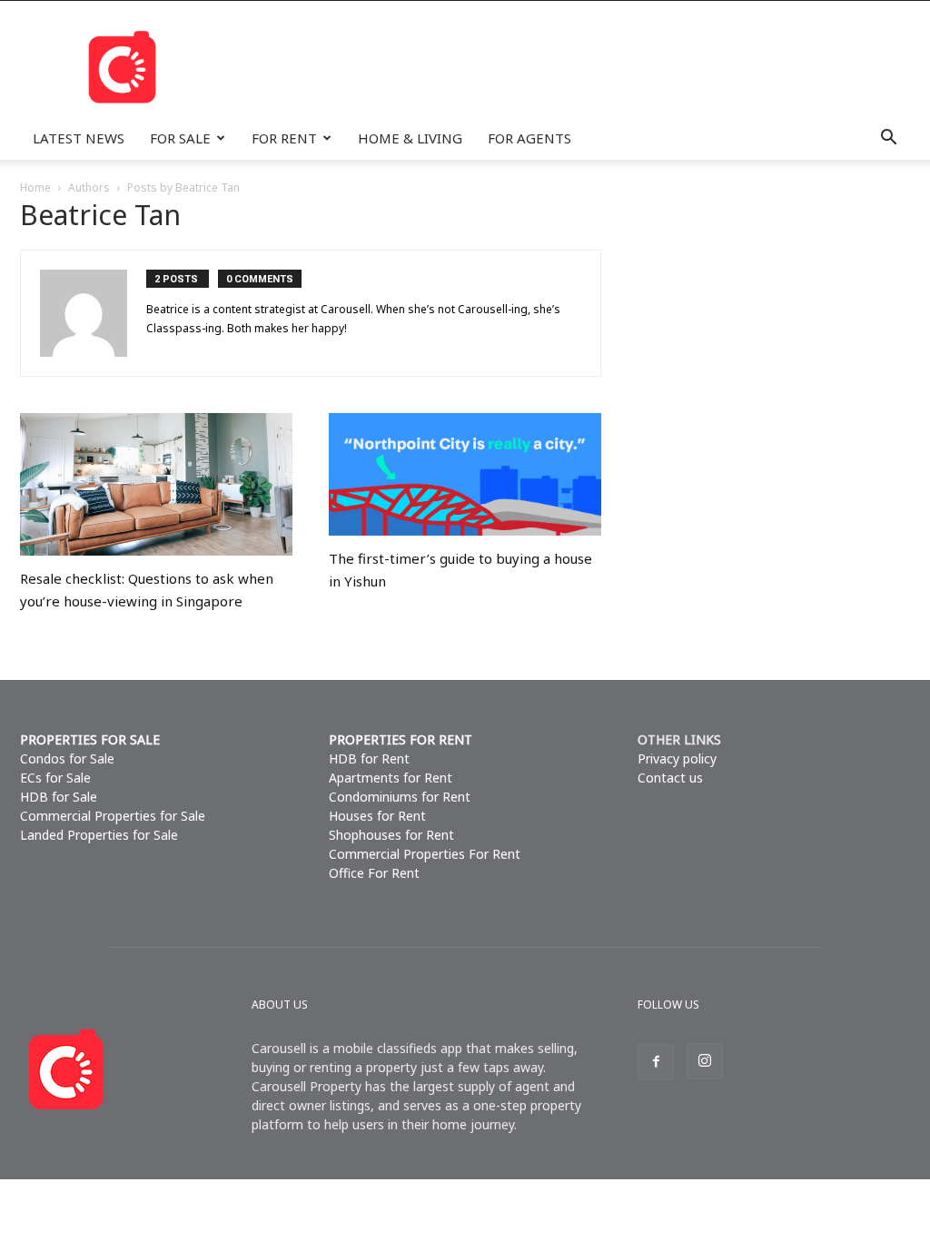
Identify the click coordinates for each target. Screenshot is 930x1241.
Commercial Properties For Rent (424, 853)
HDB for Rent (369, 758)
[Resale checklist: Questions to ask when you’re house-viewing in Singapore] (156, 484)
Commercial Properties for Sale (112, 815)
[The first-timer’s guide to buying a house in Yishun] (465, 474)
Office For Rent (374, 873)
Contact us (670, 777)
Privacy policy (677, 758)
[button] (888, 138)
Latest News (78, 138)
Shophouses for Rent (391, 834)
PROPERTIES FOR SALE (90, 739)
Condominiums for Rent (399, 796)
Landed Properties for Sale (99, 834)
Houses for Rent (377, 815)
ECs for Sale (55, 777)
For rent (284, 138)
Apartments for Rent (390, 777)
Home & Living (410, 138)
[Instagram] (705, 1061)
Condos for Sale (67, 758)
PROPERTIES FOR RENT (400, 739)
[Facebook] (656, 1062)
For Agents (529, 138)
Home (35, 187)
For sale (180, 138)
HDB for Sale (58, 796)
